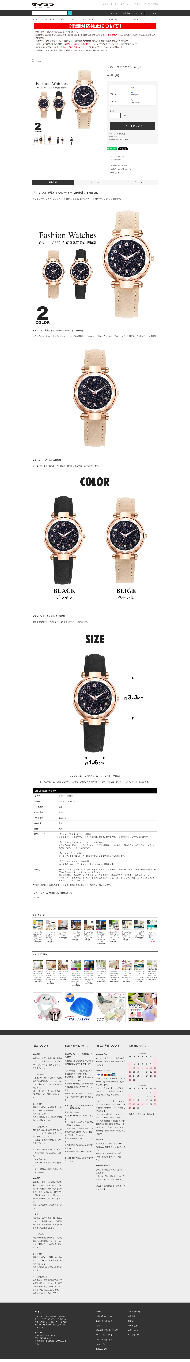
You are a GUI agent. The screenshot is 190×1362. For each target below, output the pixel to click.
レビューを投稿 (115, 159)
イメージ (95, 182)
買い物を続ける (115, 173)
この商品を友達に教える (118, 165)
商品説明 (53, 182)
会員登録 (126, 13)
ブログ (125, 19)
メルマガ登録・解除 (111, 19)
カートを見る (133, 1326)
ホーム (34, 19)
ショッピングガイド (88, 19)
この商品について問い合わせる (120, 169)
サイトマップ (133, 1335)
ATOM (104, 1349)
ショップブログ (102, 1344)
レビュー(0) (137, 182)
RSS (98, 1349)
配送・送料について (104, 1321)
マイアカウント (134, 1312)
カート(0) (153, 13)
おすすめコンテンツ (49, 19)
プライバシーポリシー (105, 1335)
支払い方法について (104, 1316)
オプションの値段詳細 (117, 134)
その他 (39, 61)
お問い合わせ (137, 19)
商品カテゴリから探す (68, 19)
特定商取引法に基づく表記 (118, 139)
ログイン (139, 13)
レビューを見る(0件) (117, 156)
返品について (114, 137)
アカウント (113, 13)
